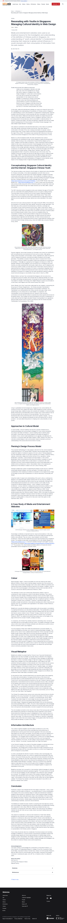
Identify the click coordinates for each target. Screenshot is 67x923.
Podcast (43, 4)
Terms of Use (27, 918)
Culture (23, 4)
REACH (33, 918)
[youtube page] (51, 898)
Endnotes (14, 868)
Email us (23, 904)
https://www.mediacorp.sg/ (18, 541)
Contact (48, 901)
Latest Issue (15, 4)
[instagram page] (47, 898)
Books (47, 4)
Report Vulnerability (7, 918)
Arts (20, 4)
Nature (23, 901)
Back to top (15, 879)
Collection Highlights (26, 897)
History (28, 4)
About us (24, 895)
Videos (38, 4)
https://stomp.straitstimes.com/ (25, 182)
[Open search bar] (62, 4)
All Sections (33, 4)
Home (12, 11)
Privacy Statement (18, 918)
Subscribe (55, 4)
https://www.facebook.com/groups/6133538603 (23, 180)
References (15, 872)
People (23, 899)
